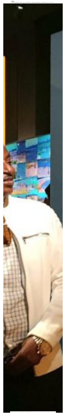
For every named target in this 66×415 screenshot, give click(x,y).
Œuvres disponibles (28, 2)
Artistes (24, 2)
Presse (48, 2)
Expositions (20, 2)
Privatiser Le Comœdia (43, 2)
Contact (52, 2)
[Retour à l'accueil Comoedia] (13, 2)
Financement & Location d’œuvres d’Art (35, 2)
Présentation (16, 2)
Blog (50, 2)
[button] (54, 2)
